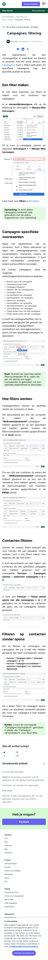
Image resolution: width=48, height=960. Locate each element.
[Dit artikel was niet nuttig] (17, 752)
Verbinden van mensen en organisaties (20, 785)
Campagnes (8, 65)
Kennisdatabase (8, 17)
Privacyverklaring (30, 946)
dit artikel (34, 201)
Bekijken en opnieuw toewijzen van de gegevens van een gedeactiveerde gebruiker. (23, 778)
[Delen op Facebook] (18, 49)
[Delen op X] (27, 49)
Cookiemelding (15, 946)
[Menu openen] (44, 4)
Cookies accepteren (24, 953)
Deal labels (7, 790)
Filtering (10, 19)
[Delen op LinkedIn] (23, 49)
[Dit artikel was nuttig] (4, 752)
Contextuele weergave (13, 772)
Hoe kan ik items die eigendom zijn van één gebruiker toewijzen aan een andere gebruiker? (22, 799)
